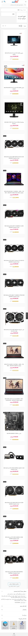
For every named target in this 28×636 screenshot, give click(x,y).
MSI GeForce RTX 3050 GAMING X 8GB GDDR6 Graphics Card (14, 538)
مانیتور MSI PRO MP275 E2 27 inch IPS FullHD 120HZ (14, 88)
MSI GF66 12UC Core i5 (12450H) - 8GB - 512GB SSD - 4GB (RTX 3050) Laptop (14, 399)
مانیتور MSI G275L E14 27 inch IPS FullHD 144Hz (14, 53)
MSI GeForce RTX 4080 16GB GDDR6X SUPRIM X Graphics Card (14, 572)
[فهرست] (25, 1)
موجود (25, 25)
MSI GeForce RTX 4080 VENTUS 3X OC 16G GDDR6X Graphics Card (14, 157)
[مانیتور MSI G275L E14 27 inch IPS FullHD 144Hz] (14, 41)
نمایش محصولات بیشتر (14, 583)
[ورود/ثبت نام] (2, 1)
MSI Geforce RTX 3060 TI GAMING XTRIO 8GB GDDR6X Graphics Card (14, 296)
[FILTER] (27, 318)
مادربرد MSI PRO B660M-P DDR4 (14, 433)
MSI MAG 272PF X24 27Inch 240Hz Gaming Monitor (14, 123)
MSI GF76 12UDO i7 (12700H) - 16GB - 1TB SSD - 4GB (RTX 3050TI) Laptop (14, 365)
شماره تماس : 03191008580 (20, 602)
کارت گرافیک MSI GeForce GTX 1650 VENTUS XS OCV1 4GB (14, 330)
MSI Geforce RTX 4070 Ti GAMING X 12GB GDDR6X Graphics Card (14, 226)
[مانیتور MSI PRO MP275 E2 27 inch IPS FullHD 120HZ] (14, 75)
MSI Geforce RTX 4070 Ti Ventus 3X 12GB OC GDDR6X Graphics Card (14, 261)
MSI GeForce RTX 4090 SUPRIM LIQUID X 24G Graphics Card (14, 468)
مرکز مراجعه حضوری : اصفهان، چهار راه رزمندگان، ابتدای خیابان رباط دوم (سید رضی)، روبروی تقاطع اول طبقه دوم (14, 597)
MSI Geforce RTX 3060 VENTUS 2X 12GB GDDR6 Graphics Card (14, 503)
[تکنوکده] (15, 1)
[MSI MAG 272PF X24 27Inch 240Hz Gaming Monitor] (14, 110)
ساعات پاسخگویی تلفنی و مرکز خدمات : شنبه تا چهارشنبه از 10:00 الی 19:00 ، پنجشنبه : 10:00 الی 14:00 (13, 600)
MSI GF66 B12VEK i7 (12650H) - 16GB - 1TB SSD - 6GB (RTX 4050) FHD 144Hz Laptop (14, 192)
